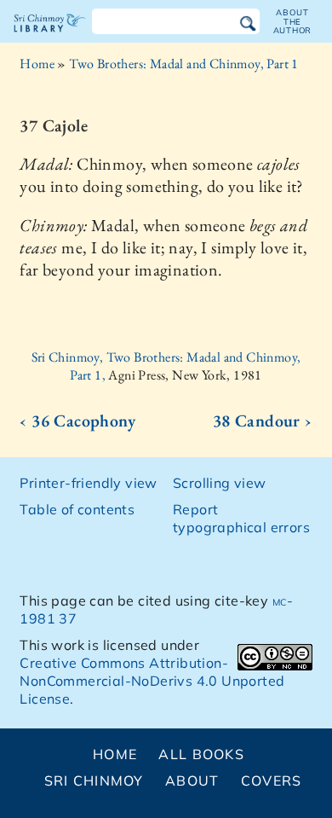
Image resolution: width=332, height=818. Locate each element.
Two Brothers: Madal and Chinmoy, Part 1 (184, 64)
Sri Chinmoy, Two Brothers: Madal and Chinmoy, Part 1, (166, 366)
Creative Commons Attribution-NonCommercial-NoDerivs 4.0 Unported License (152, 680)
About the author (292, 21)
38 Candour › (262, 420)
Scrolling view (219, 482)
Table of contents (77, 509)
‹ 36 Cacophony (77, 420)
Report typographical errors (241, 518)
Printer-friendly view (88, 482)
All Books (201, 754)
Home (37, 64)
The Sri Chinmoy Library (50, 37)
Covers (271, 780)
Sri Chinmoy (94, 780)
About (192, 780)
